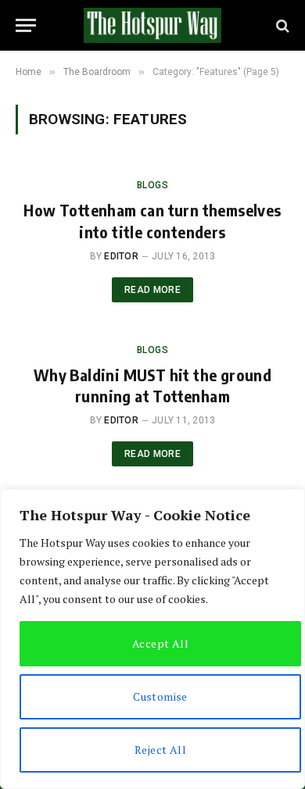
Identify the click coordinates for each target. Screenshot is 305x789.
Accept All (160, 643)
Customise (160, 696)
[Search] (281, 25)
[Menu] (26, 25)
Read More (152, 289)
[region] (152, 639)
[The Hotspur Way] (152, 25)
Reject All (160, 749)
